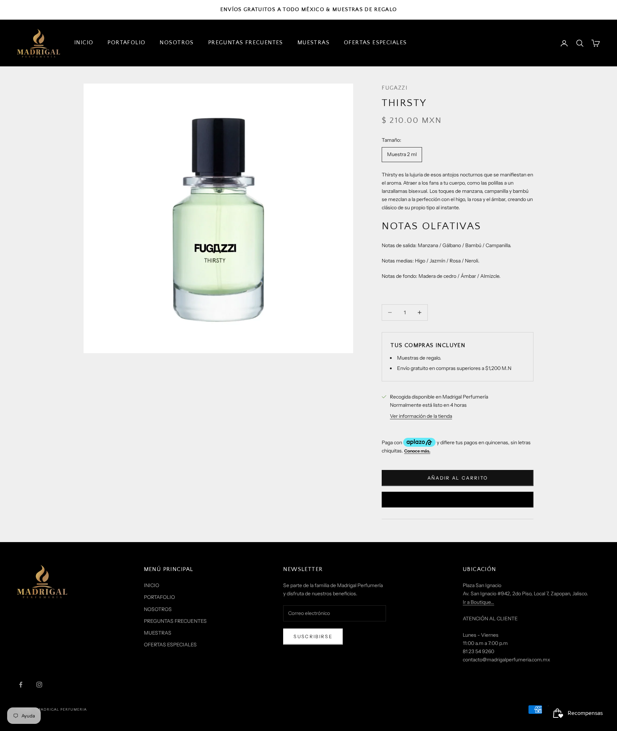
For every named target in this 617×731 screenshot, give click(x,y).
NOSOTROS (177, 43)
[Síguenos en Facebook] (20, 684)
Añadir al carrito (457, 478)
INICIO (83, 43)
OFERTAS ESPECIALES (375, 43)
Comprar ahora (457, 499)
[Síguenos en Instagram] (39, 684)
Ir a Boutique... (478, 602)
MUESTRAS (313, 43)
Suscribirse (313, 636)
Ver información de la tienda (421, 416)
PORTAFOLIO (126, 43)
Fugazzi (394, 88)
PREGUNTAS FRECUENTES (245, 43)
